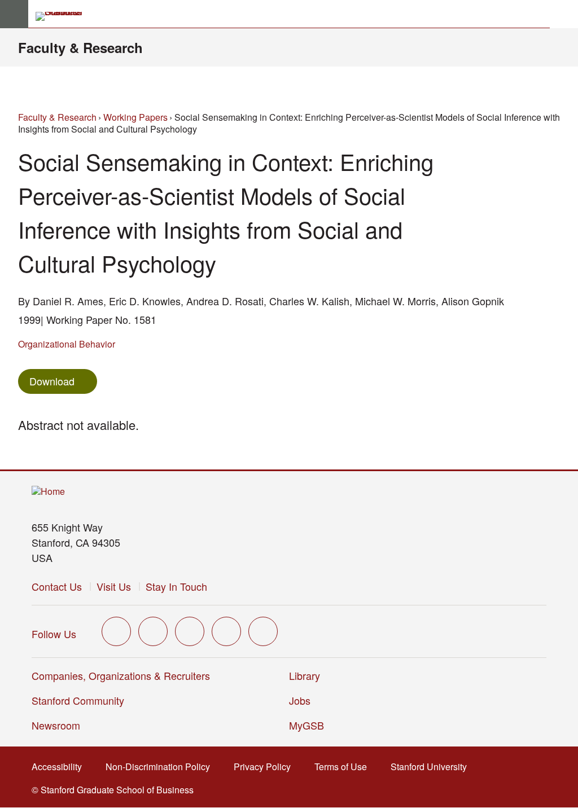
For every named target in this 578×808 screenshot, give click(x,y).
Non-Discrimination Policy (161, 766)
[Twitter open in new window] (116, 631)
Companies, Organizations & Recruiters (121, 675)
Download (52, 381)
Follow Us (54, 633)
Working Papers (135, 117)
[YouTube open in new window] (226, 631)
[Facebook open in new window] (153, 631)
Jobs (299, 700)
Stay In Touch (176, 586)
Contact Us (57, 586)
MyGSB (310, 725)
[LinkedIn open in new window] (263, 631)
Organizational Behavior (66, 343)
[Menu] (14, 14)
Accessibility (60, 766)
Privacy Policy (265, 766)
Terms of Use (344, 766)
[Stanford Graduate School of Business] (64, 16)
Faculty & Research (80, 47)
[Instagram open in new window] (189, 631)
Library (304, 675)
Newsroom (56, 725)
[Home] (48, 492)
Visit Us (114, 586)
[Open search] (564, 14)
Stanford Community (78, 700)
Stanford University (432, 766)
